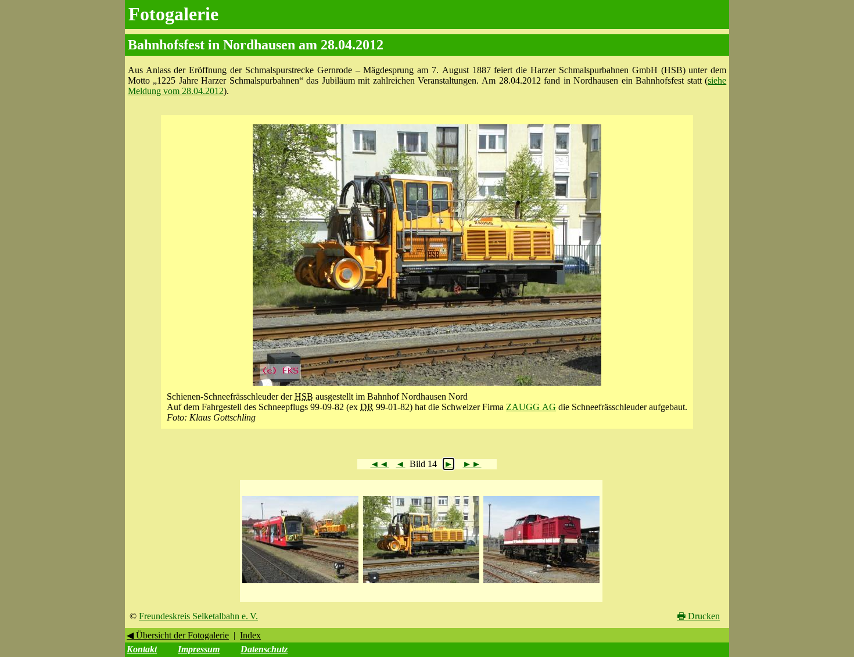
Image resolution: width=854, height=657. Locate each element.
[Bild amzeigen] (300, 583)
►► (471, 464)
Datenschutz (264, 649)
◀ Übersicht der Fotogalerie (178, 635)
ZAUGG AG (531, 407)
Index (250, 635)
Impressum (199, 649)
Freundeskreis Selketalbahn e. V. (198, 616)
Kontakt (142, 649)
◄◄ (379, 464)
